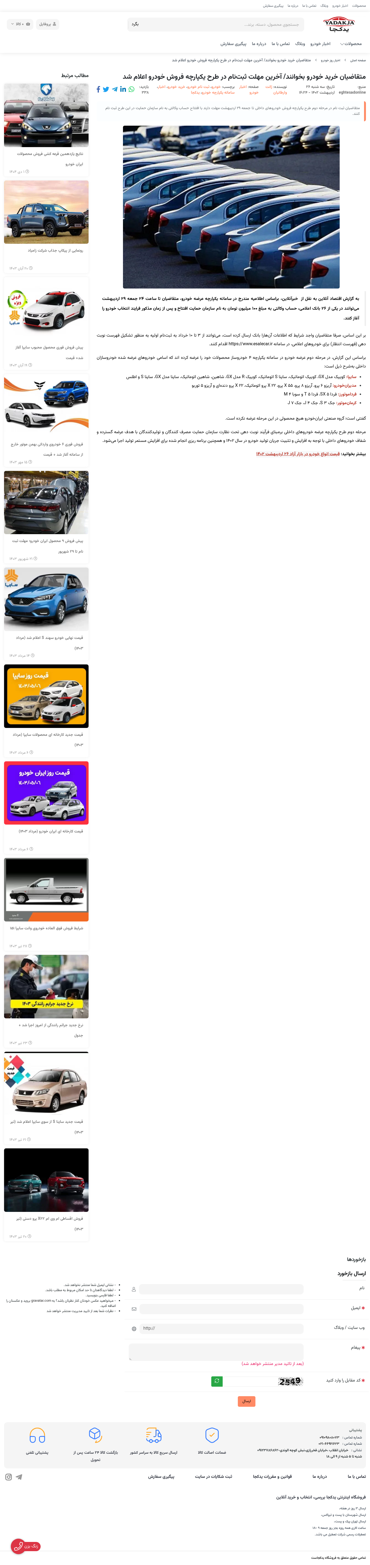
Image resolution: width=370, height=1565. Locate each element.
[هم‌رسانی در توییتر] (106, 90)
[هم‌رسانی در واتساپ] (131, 90)
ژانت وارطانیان (276, 90)
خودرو (216, 87)
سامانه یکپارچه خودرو (218, 93)
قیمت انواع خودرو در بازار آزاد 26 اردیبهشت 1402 (298, 454)
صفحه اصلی (358, 60)
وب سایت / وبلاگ (349, 1328)
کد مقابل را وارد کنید (343, 1380)
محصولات (359, 6)
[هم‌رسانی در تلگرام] (115, 90)
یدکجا (195, 93)
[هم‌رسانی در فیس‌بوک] (98, 90)
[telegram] (18, 1478)
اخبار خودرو (340, 6)
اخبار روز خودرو (330, 60)
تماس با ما (309, 6)
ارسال (246, 1401)
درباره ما (293, 6)
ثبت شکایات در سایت (213, 1477)
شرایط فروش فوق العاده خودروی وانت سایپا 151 (46, 929)
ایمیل (356, 1308)
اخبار (161, 87)
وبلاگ (324, 6)
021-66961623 (329, 1444)
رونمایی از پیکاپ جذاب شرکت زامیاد (55, 251)
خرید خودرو (176, 87)
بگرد (135, 24)
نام (362, 1288)
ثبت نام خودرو (198, 87)
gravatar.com (41, 1301)
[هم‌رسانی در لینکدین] (123, 90)
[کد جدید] (217, 1381)
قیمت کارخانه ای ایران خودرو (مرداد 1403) (51, 832)
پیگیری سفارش (273, 6)
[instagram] (8, 1478)
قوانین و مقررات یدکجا (272, 1477)
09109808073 (329, 1437)
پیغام (356, 1347)
